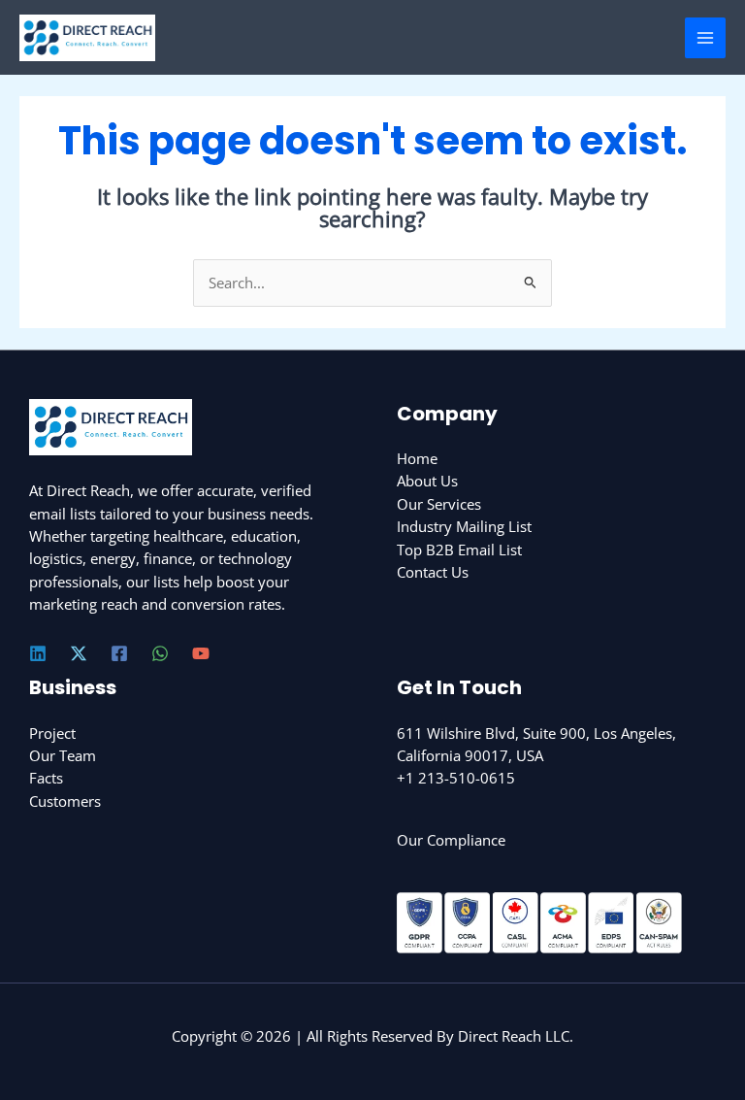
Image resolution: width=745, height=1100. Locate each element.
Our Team (62, 755)
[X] (78, 653)
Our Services (439, 504)
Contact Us (433, 572)
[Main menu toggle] (705, 37)
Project (52, 733)
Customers (65, 801)
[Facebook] (119, 653)
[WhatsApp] (160, 653)
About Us (427, 480)
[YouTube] (201, 653)
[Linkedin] (38, 653)
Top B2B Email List (459, 549)
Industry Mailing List (464, 526)
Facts (46, 777)
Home (417, 458)
